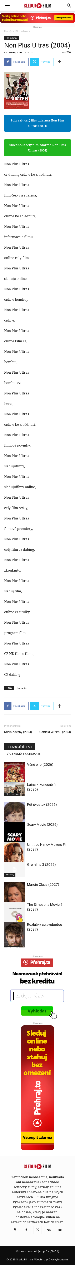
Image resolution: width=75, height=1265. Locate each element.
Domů (7, 31)
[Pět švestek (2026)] (14, 816)
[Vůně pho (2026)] (14, 777)
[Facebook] (26, 1230)
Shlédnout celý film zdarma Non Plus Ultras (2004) (37, 147)
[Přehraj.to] (37, 18)
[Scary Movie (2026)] (14, 837)
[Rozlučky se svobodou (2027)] (14, 936)
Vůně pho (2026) (40, 764)
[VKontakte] (49, 1230)
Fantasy (9, 874)
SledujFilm (15, 52)
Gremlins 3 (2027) (41, 864)
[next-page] (13, 944)
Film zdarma (22, 31)
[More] (59, 62)
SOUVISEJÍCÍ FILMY (19, 747)
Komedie (22, 687)
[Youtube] (60, 1230)
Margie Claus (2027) (43, 884)
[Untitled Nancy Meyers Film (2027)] (14, 856)
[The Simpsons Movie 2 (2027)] (14, 915)
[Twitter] (37, 1230)
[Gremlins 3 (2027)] (14, 869)
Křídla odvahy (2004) (18, 732)
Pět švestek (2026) (42, 804)
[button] (69, 5)
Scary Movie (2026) (42, 824)
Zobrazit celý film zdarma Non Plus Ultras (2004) (37, 123)
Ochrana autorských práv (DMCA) (37, 1251)
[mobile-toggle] (7, 5)
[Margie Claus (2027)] (14, 896)
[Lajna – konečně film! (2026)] (14, 789)
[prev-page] (6, 944)
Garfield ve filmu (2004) (55, 732)
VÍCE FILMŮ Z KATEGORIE (23, 754)
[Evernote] (15, 1230)
